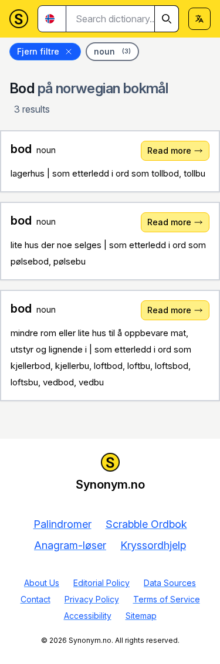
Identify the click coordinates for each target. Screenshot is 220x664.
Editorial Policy (101, 583)
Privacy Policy (92, 599)
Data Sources (170, 583)
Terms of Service (166, 599)
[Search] (166, 18)
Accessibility (87, 616)
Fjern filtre (38, 51)
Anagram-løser (70, 545)
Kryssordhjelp (153, 545)
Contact (35, 599)
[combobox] (122, 18)
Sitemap (141, 616)
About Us (41, 583)
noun (112, 51)
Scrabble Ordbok (146, 524)
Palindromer (62, 524)
